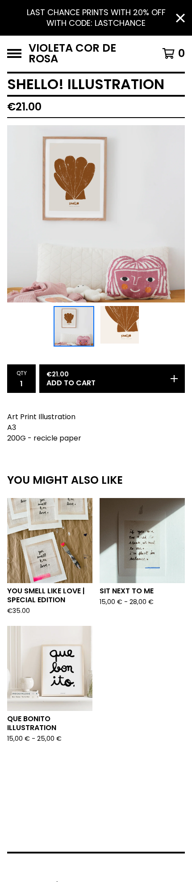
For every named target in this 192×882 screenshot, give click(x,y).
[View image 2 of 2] (118, 326)
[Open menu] (14, 53)
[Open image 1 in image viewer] (96, 213)
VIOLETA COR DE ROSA (72, 54)
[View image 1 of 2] (74, 326)
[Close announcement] (180, 18)
